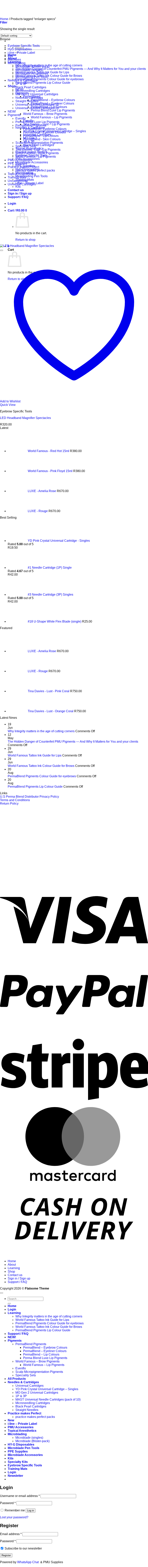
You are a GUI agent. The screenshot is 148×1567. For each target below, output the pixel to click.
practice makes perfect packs (35, 170)
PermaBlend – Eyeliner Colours (44, 1351)
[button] (15, 1475)
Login (12, 1309)
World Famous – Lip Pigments (51, 117)
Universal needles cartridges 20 (37, 108)
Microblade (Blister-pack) (32, 66)
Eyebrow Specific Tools (24, 45)
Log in (30, 1510)
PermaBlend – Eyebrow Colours (53, 100)
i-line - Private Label (21, 52)
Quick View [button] (8, 404)
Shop (12, 86)
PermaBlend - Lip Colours (41, 135)
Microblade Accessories (31, 162)
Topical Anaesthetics (22, 174)
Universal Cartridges (22, 184)
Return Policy (9, 803)
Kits (18, 186)
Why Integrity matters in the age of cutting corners (41, 731)
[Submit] (9, 1303)
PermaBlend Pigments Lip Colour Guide (42, 82)
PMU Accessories (20, 160)
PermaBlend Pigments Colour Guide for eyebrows (49, 79)
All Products (17, 1378)
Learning (14, 1268)
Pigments (14, 115)
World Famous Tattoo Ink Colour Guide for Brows (48, 75)
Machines (14, 59)
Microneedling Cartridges (32, 90)
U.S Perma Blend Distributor (19, 796)
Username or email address (20, 1496)
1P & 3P (21, 83)
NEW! (12, 111)
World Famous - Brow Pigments (37, 153)
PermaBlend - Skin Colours (42, 139)
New (11, 1420)
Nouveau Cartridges (29, 97)
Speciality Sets (25, 146)
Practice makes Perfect (23, 167)
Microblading (16, 63)
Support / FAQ (17, 1282)
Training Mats (17, 177)
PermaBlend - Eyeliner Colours (44, 132)
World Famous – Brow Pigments (45, 113)
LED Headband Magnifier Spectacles (25, 418)
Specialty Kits (18, 1461)
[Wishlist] (1, 250)
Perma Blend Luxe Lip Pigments (53, 110)
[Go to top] (1, 1293)
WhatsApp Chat (28, 1562)
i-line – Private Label (22, 1423)
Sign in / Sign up (19, 1278)
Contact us (15, 1275)
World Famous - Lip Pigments (35, 156)
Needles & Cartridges (22, 80)
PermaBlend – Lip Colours (41, 1354)
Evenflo (20, 118)
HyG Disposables (20, 49)
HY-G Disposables (21, 1444)
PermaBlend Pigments (30, 125)
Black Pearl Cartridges (38, 145)
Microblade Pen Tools (23, 1448)
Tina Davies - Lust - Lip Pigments (38, 149)
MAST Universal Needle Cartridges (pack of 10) (48, 1399)
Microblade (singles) (29, 70)
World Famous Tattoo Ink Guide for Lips (34, 755)
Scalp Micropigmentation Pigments (39, 142)
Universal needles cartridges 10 (37, 104)
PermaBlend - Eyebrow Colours (44, 128)
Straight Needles (26, 101)
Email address (11, 1534)
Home (12, 1261)
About (12, 1264)
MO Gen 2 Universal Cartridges (36, 94)
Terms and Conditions (15, 800)
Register (6, 1555)
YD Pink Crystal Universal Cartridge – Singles (46, 1389)
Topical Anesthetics (22, 1430)
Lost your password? (14, 1517)
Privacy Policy (49, 796)
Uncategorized (18, 180)
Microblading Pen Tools (31, 176)
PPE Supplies (17, 163)
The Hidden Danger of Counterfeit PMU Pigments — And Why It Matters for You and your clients (80, 68)
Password (8, 1503)
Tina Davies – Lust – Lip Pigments (46, 124)
